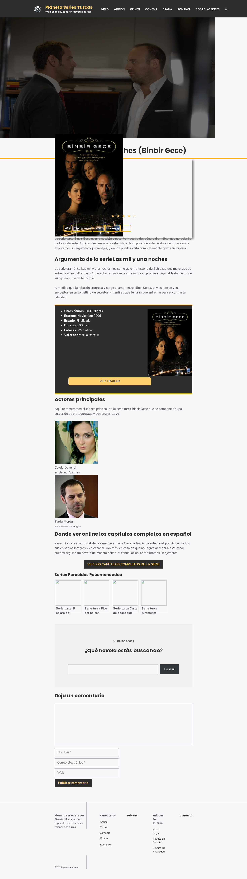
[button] (226, 9)
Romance (184, 9)
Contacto (185, 815)
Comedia (151, 9)
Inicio (105, 9)
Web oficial (85, 330)
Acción (119, 9)
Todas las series (208, 9)
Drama (167, 9)
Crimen (135, 9)
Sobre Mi (132, 815)
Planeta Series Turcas (68, 7)
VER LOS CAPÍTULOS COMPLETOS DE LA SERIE (123, 564)
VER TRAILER (109, 381)
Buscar (169, 669)
